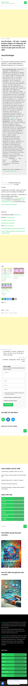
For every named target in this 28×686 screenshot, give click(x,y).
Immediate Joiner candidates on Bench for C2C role (12, 471)
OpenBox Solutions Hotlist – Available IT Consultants (12, 480)
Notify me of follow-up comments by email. (12, 397)
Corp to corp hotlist (8, 225)
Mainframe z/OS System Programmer (9, 483)
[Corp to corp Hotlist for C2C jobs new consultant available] (18, 271)
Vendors (4, 519)
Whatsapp (14, 204)
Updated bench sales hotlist (7, 223)
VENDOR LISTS (17, 214)
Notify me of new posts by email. (10, 400)
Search (25, 430)
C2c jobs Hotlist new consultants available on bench (5, 291)
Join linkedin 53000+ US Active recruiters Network (13, 228)
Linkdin (3, 204)
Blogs (3, 498)
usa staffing (8, 38)
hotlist (4, 505)
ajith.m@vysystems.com (10, 171)
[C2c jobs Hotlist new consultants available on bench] (6, 286)
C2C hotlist (3, 636)
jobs (3, 508)
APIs (16, 99)
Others (4, 512)
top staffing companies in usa (8, 220)
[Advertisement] (14, 24)
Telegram (8, 204)
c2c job (2, 38)
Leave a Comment (13, 313)
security (12, 117)
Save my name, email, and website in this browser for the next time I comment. (14, 393)
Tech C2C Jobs (5, 2)
